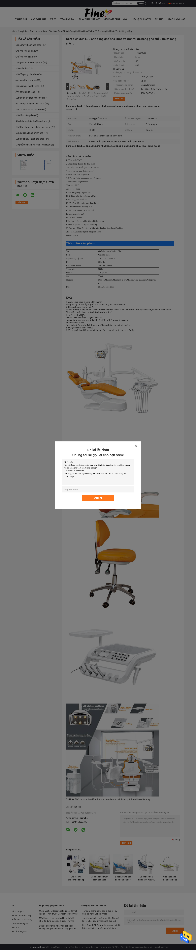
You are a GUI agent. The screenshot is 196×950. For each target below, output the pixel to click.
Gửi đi (98, 498)
